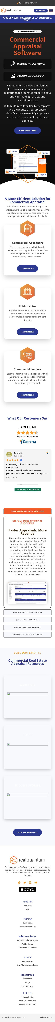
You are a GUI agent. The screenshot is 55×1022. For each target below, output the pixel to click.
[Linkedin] (30, 882)
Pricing (27, 919)
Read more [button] (11, 477)
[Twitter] (24, 882)
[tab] (27, 511)
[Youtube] (35, 882)
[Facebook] (19, 882)
